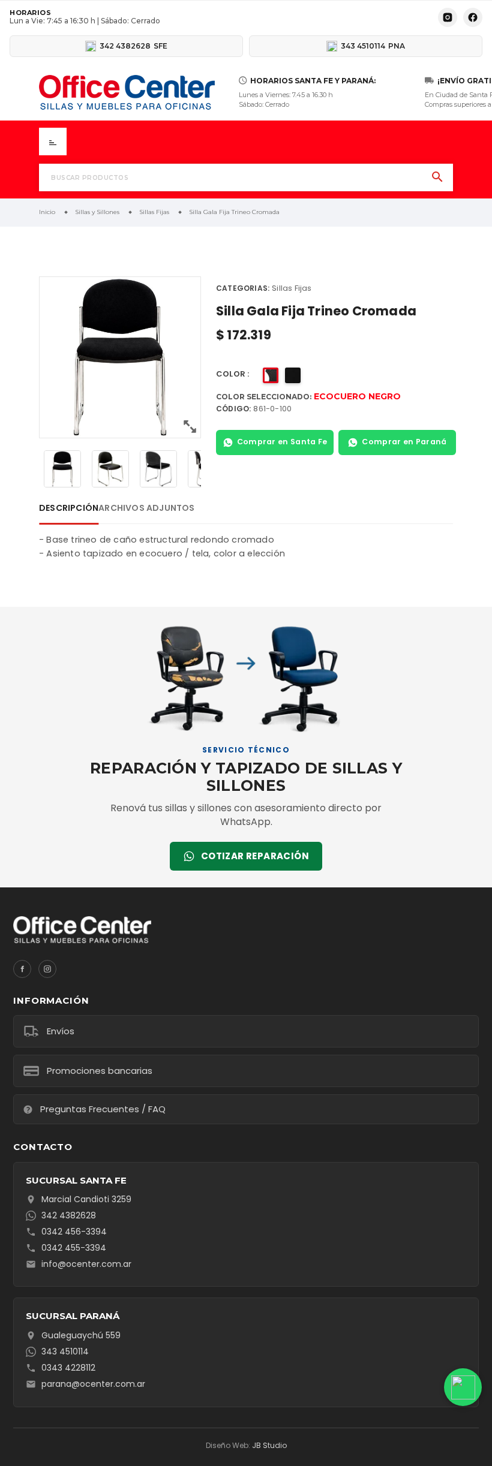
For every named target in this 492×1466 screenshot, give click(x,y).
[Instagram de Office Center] (447, 17)
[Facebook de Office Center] (472, 17)
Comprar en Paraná (404, 442)
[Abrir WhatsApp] (466, 1387)
